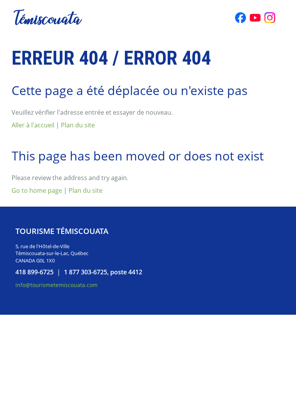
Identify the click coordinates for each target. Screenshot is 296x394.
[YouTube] (255, 18)
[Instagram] (270, 18)
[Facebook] (240, 18)
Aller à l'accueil (33, 125)
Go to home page (37, 190)
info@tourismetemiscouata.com (56, 285)
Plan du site (78, 125)
